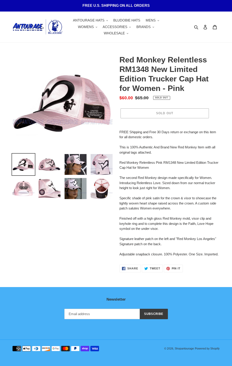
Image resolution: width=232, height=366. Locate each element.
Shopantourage (184, 348)
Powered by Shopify (207, 348)
